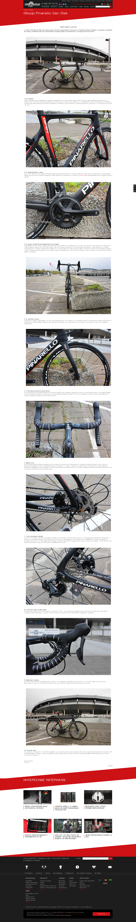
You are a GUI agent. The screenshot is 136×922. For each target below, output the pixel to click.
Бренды (86, 7)
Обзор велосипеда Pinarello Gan (98, 836)
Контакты (98, 0)
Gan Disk (84, 175)
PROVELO (32, 4)
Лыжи (80, 7)
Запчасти (54, 7)
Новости (69, 0)
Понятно (101, 914)
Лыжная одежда (30, 898)
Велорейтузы (63, 887)
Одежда (61, 7)
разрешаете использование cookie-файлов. (66, 914)
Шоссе (71, 881)
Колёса (42, 884)
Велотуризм (72, 886)
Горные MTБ (29, 887)
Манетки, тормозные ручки (48, 887)
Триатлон (61, 886)
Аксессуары (73, 7)
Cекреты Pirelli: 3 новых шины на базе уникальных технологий (67, 808)
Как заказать (75, 0)
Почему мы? (82, 0)
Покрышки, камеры (45, 881)
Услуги (92, 7)
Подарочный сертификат (87, 881)
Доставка (88, 0)
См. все (28, 889)
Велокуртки (62, 884)
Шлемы (81, 882)
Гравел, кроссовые (31, 882)
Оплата (93, 0)
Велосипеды (45, 7)
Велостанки (83, 887)
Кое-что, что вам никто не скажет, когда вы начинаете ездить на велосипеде (68, 837)
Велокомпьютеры (85, 886)
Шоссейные (29, 881)
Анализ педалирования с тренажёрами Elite (36, 836)
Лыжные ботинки (30, 900)
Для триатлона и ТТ (31, 884)
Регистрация (109, 0)
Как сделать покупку (84, 873)
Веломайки (62, 881)
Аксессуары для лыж (32, 893)
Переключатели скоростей (48, 886)
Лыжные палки (30, 897)
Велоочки (82, 884)
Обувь (66, 7)
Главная (25, 10)
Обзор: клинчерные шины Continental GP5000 (36, 807)
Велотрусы (62, 882)
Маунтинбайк (73, 882)
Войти (103, 0)
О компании (29, 873)
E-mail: (78, 859)
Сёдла (42, 882)
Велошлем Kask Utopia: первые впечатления (95, 807)
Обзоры (64, 0)
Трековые (28, 886)
